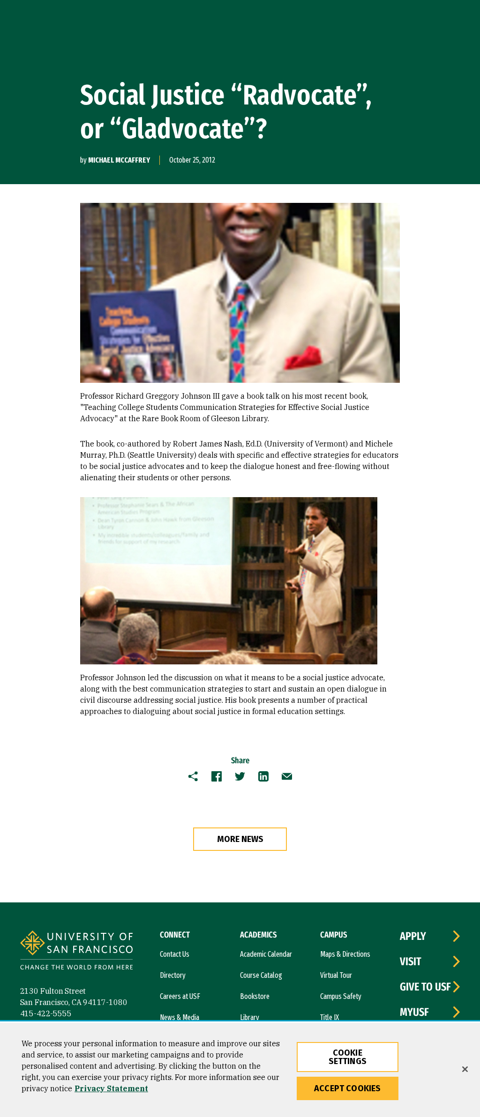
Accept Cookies (347, 1088)
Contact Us (174, 954)
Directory (173, 975)
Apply (413, 936)
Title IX (329, 1017)
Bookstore (255, 996)
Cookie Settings (348, 1057)
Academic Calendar (266, 954)
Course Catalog (261, 975)
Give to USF (425, 986)
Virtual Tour (336, 975)
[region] (240, 1070)
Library (249, 1017)
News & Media (179, 1017)
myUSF (414, 1012)
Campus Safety (340, 996)
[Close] (465, 1069)
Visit (410, 961)
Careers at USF (180, 996)
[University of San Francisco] (76, 951)
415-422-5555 (46, 1013)
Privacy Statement (111, 1088)
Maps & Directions (345, 954)
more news (240, 839)
